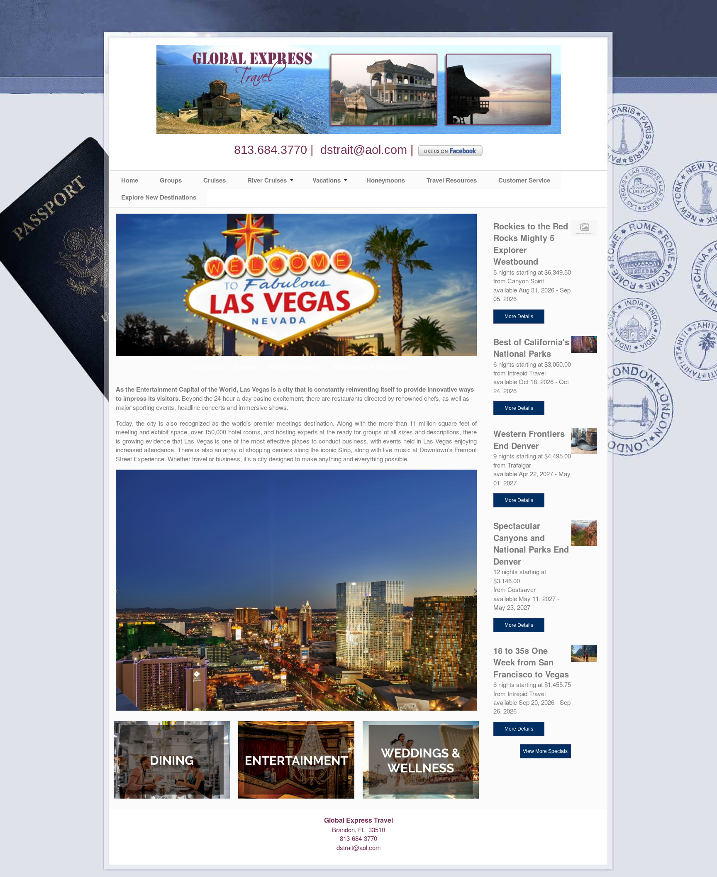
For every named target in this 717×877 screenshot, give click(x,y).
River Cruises (267, 180)
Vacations (326, 180)
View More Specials (545, 751)
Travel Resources (452, 180)
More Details (519, 316)
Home (129, 180)
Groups (171, 180)
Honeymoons (385, 180)
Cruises (214, 180)
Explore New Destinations (158, 197)
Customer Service (524, 180)
